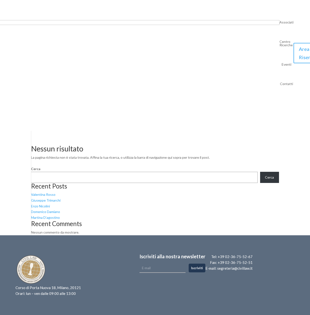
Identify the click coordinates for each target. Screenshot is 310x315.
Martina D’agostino (45, 217)
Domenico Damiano (45, 212)
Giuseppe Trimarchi (46, 200)
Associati (286, 22)
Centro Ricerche (286, 43)
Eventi (286, 64)
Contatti (286, 84)
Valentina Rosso (43, 194)
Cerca (35, 169)
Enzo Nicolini (40, 206)
